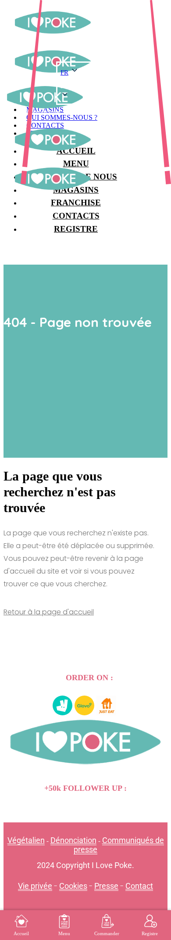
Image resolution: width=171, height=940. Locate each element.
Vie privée (35, 885)
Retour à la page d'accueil (49, 612)
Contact (139, 885)
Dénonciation (73, 840)
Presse (106, 885)
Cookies (73, 885)
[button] (93, 86)
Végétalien (26, 840)
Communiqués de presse (119, 845)
